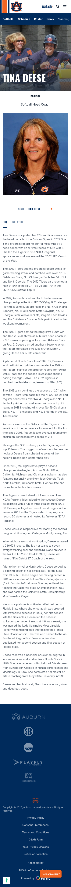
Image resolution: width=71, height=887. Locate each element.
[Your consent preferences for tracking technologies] (6, 880)
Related (17, 222)
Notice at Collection (35, 854)
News (50, 19)
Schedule (24, 19)
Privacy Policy (35, 817)
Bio (5, 222)
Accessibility (36, 862)
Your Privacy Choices (35, 846)
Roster (38, 19)
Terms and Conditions (35, 832)
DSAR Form (36, 839)
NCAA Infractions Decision (35, 870)
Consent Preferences (35, 824)
